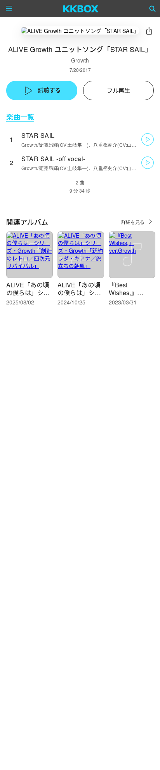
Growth (80, 60)
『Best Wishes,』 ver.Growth (123, 292)
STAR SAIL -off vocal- (53, 158)
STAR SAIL (38, 135)
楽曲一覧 (20, 117)
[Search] (152, 8)
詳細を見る (132, 222)
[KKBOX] (81, 8)
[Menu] (9, 8)
